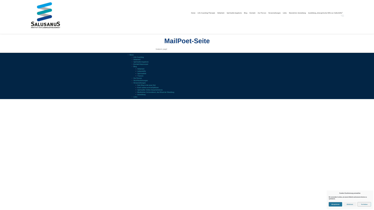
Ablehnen (350, 204)
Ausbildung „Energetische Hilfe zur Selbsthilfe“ (325, 13)
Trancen (140, 76)
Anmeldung (141, 94)
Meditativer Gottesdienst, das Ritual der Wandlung (155, 92)
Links (285, 13)
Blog (245, 13)
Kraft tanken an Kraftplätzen (148, 87)
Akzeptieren (335, 204)
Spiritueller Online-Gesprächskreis (150, 90)
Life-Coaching (138, 57)
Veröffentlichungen (140, 80)
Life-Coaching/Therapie (206, 13)
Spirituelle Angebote (234, 13)
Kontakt (252, 13)
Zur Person (262, 13)
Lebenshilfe (141, 71)
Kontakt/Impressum (140, 64)
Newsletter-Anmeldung (297, 13)
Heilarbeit (220, 13)
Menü (132, 55)
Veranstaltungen (274, 13)
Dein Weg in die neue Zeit (146, 85)
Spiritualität (141, 73)
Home (193, 13)
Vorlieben (364, 204)
